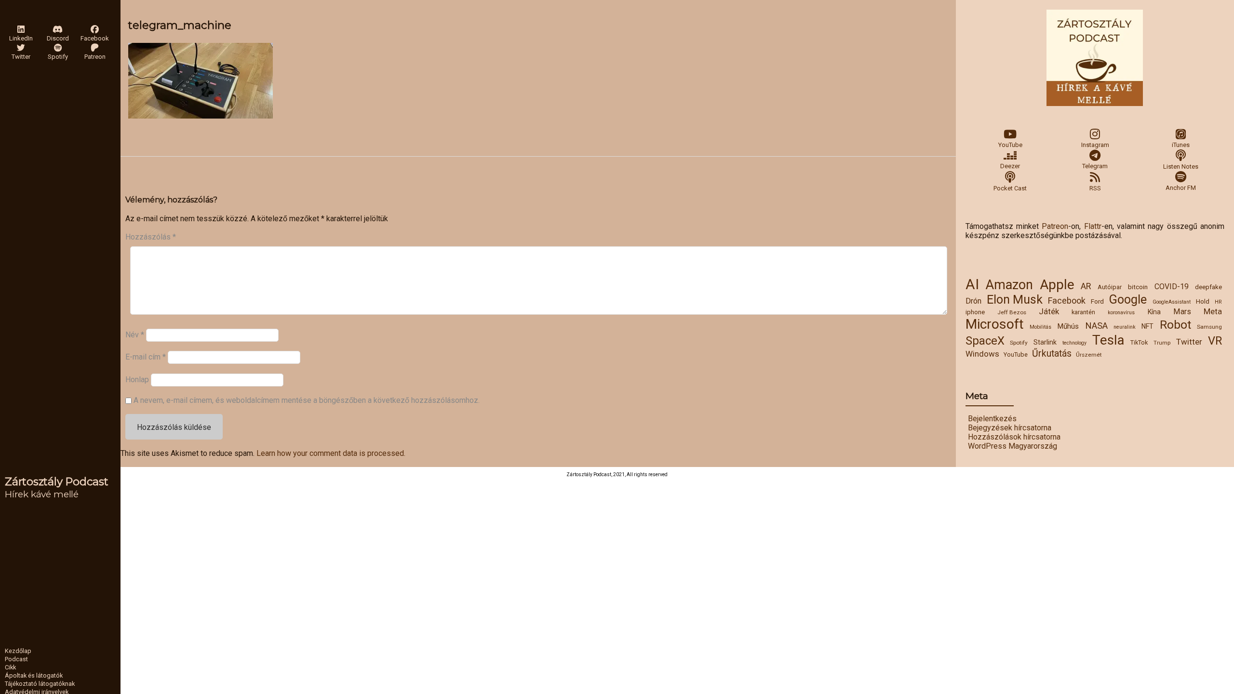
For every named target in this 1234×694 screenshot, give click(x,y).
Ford (1097, 301)
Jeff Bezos (1011, 312)
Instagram (1095, 144)
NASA (1096, 325)
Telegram (1095, 166)
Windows (982, 354)
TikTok (1139, 342)
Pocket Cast (1010, 188)
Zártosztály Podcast (56, 481)
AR (1086, 286)
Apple (1057, 285)
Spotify (1019, 342)
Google (1128, 300)
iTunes (1181, 144)
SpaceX (985, 340)
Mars (1182, 311)
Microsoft (995, 324)
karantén (1083, 312)
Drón (973, 301)
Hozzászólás (150, 236)
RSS (1095, 188)
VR (1215, 340)
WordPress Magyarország (1012, 446)
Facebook (1067, 300)
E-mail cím (145, 356)
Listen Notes (1180, 166)
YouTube (1010, 144)
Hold (1202, 301)
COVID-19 (1171, 286)
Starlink (1045, 342)
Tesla (1108, 340)
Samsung (1209, 326)
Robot (1175, 325)
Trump (1162, 342)
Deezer (1010, 166)
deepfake (1208, 287)
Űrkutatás (1052, 353)
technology (1074, 343)
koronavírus (1121, 312)
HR (1218, 302)
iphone (975, 312)
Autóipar (1110, 287)
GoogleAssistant (1172, 302)
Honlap (137, 379)
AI (972, 284)
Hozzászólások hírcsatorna (1014, 436)
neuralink (1124, 327)
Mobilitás (1040, 327)
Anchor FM (1181, 187)
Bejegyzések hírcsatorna (1009, 427)
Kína (1154, 312)
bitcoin (1138, 287)
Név (134, 334)
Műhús (1068, 326)
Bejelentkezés (992, 418)
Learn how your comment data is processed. (330, 453)
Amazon (1009, 285)
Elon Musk (1015, 300)
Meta (1213, 311)
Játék (1049, 311)
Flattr (1092, 226)
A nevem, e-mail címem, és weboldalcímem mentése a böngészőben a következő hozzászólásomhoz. (307, 400)
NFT (1147, 326)
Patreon (1055, 226)
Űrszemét (1089, 354)
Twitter (1189, 342)
